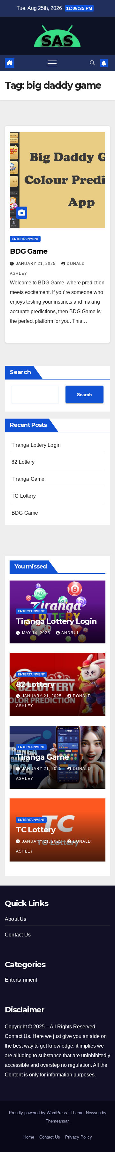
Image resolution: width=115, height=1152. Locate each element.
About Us (16, 919)
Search (20, 372)
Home (28, 1137)
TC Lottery (24, 496)
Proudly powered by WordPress (38, 1112)
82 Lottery (23, 462)
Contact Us (18, 934)
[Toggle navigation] (52, 63)
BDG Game (28, 251)
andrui (69, 633)
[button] (92, 63)
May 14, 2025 (36, 633)
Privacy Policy (78, 1137)
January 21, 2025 (36, 263)
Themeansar (57, 1121)
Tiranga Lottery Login (36, 445)
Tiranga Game (28, 479)
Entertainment (25, 239)
